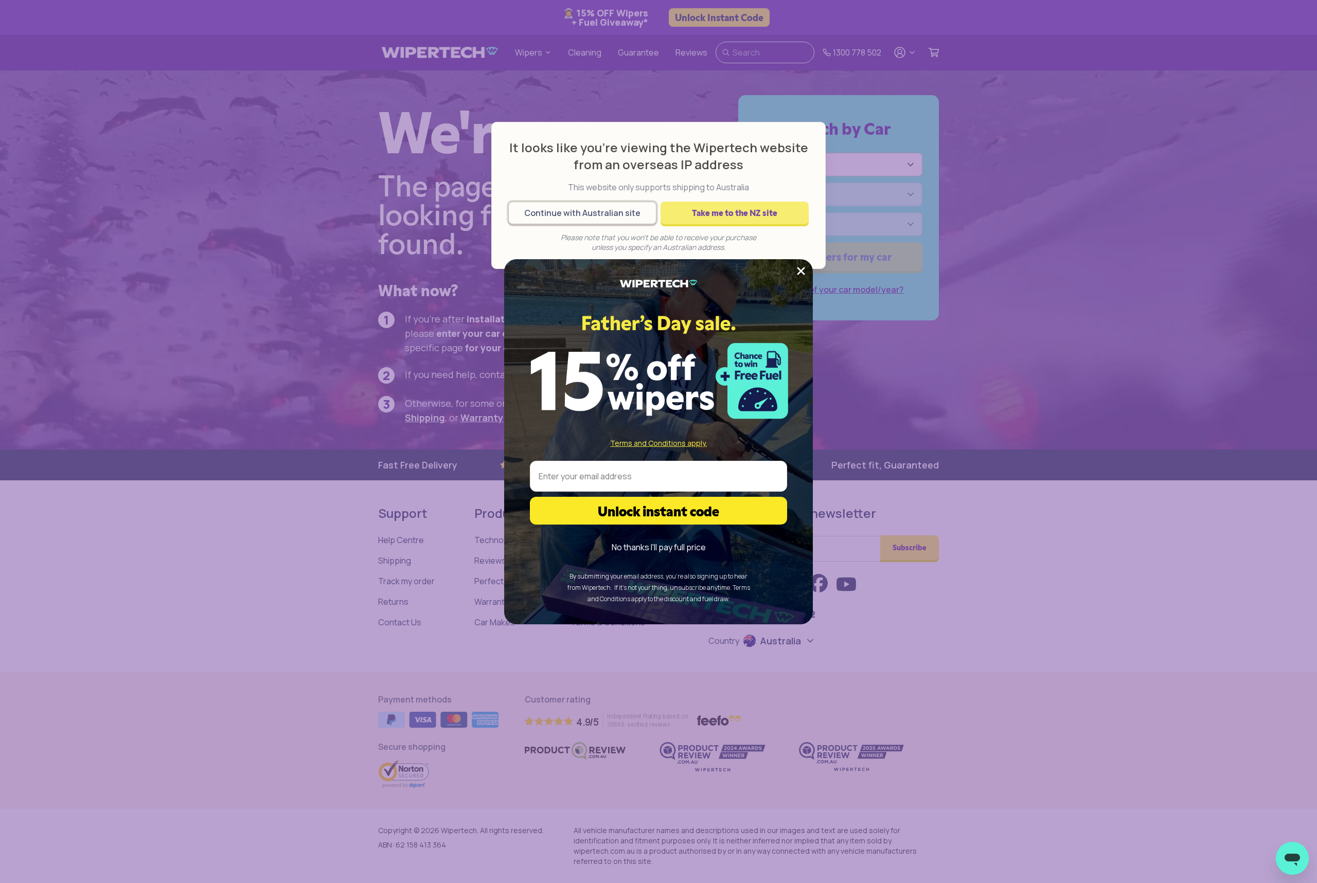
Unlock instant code (658, 510)
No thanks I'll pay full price (659, 547)
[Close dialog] (801, 271)
